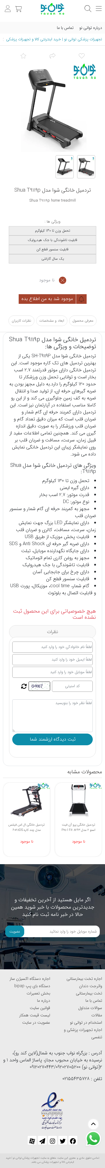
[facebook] (73, 1140)
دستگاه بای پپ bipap (32, 986)
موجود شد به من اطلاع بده (48, 298)
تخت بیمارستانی (89, 993)
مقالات (96, 1015)
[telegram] (42, 1140)
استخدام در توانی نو (86, 1022)
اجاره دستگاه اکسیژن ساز (30, 978)
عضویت (14, 931)
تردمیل (89, 356)
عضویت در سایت (36, 1022)
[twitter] (62, 1140)
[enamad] (52, 1108)
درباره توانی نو (90, 28)
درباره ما (43, 1000)
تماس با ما (65, 28)
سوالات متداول (90, 1008)
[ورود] (7, 5)
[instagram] (52, 1140)
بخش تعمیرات (38, 993)
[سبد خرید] (18, 5)
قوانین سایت (40, 1008)
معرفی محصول (82, 320)
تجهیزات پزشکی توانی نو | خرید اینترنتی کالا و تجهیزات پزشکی (54, 39)
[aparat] (32, 1140)
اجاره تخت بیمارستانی (84, 978)
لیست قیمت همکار (34, 1015)
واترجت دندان (90, 986)
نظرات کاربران (21, 320)
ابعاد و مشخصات (51, 320)
